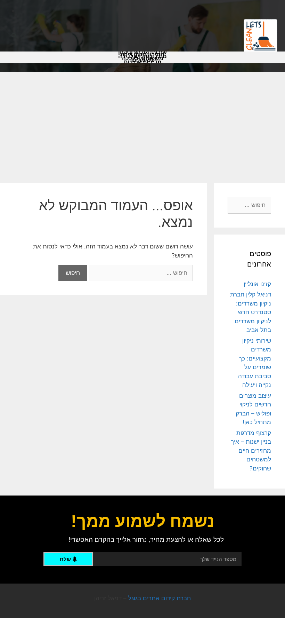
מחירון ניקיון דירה (142, 55)
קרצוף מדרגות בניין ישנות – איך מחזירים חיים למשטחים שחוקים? (251, 450)
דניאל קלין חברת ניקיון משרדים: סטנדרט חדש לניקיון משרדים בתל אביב (250, 312)
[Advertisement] (142, 124)
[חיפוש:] (140, 272)
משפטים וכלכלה (142, 58)
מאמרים (142, 60)
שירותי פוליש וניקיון (142, 53)
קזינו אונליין (257, 283)
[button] (14, 36)
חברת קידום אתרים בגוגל (159, 598)
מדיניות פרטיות (143, 62)
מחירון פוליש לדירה (142, 56)
